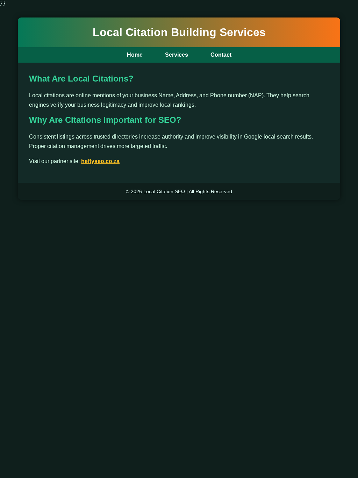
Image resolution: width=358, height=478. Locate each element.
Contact (220, 55)
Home (135, 55)
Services (176, 55)
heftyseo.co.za (100, 161)
